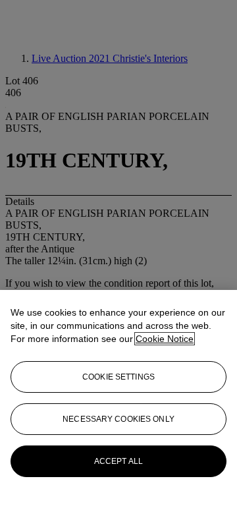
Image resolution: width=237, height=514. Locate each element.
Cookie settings (118, 377)
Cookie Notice (165, 338)
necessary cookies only (118, 419)
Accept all (118, 461)
